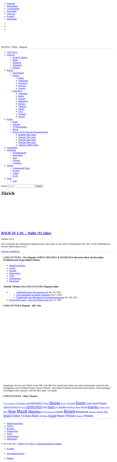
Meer (5, 412)
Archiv (12, 268)
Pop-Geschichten (48, 412)
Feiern (103, 403)
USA (20, 111)
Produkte (59, 411)
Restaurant (82, 411)
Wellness (70, 415)
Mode (15, 60)
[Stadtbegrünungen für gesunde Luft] (12, 297)
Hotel (51, 407)
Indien (21, 96)
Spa (106, 411)
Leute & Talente (20, 57)
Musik (15, 129)
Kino (56, 407)
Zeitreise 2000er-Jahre (28, 145)
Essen (80, 402)
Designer (63, 403)
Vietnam (22, 114)
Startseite (11, 3)
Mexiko (21, 104)
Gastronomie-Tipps (21, 168)
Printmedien (12, 6)
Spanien (22, 88)
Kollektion (71, 407)
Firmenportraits (19, 152)
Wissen (10, 165)
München (34, 411)
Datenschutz (14, 273)
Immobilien (18, 155)
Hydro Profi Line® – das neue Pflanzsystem (29, 300)
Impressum (12, 19)
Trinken (15, 415)
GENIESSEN (34, 407)
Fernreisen (17, 91)
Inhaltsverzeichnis (17, 265)
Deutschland (18, 73)
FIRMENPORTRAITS (11, 407)
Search (4, 186)
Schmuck (17, 62)
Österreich (23, 83)
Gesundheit (12, 147)
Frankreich (23, 80)
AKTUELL (12, 52)
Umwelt (16, 160)
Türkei (21, 109)
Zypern (21, 116)
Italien (21, 78)
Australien (23, 93)
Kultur (10, 119)
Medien (10, 458)
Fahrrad (95, 403)
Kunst (15, 122)
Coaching (17, 163)
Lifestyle (11, 55)
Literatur (16, 124)
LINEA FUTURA (25, 444)
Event (15, 176)
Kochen (16, 170)
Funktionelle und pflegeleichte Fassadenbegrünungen (40, 297)
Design (54, 403)
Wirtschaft (11, 150)
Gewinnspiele (13, 8)
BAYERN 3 (37, 403)
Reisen (10, 70)
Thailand (22, 106)
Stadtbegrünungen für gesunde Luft (32, 292)
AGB (11, 276)
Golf (15, 181)
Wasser (61, 415)
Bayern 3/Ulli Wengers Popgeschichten (30, 132)
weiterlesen (14, 251)
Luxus (107, 407)
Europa (16, 75)
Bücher (46, 403)
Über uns (11, 14)
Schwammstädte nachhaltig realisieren (33, 295)
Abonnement (15, 278)
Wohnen (16, 68)
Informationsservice (16, 453)
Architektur (20, 403)
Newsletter (12, 11)
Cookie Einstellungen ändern (49, 444)
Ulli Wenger (43, 416)
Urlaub (52, 415)
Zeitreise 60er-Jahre (27, 134)
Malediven (23, 101)
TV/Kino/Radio (20, 127)
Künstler (92, 407)
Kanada (21, 98)
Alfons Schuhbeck (9, 403)
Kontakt (10, 16)
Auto (15, 158)
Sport (9, 178)
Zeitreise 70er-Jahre (27, 137)
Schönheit (17, 65)
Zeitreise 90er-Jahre (27, 142)
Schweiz (22, 86)
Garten (16, 173)
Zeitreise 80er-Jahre (27, 140)
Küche (84, 407)
